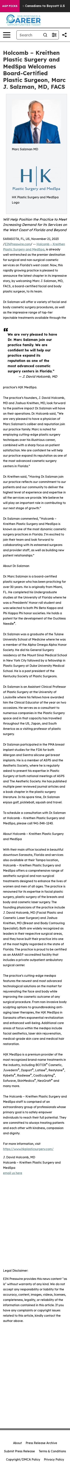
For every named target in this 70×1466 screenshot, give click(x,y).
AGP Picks (9, 6)
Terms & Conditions (52, 1451)
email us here (12, 1173)
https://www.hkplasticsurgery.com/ (28, 1149)
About (17, 1443)
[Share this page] (64, 35)
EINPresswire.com (18, 244)
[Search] (45, 35)
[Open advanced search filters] (54, 35)
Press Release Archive (41, 1443)
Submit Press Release (19, 1451)
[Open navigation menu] (6, 35)
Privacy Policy (54, 1459)
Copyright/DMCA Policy (23, 1459)
